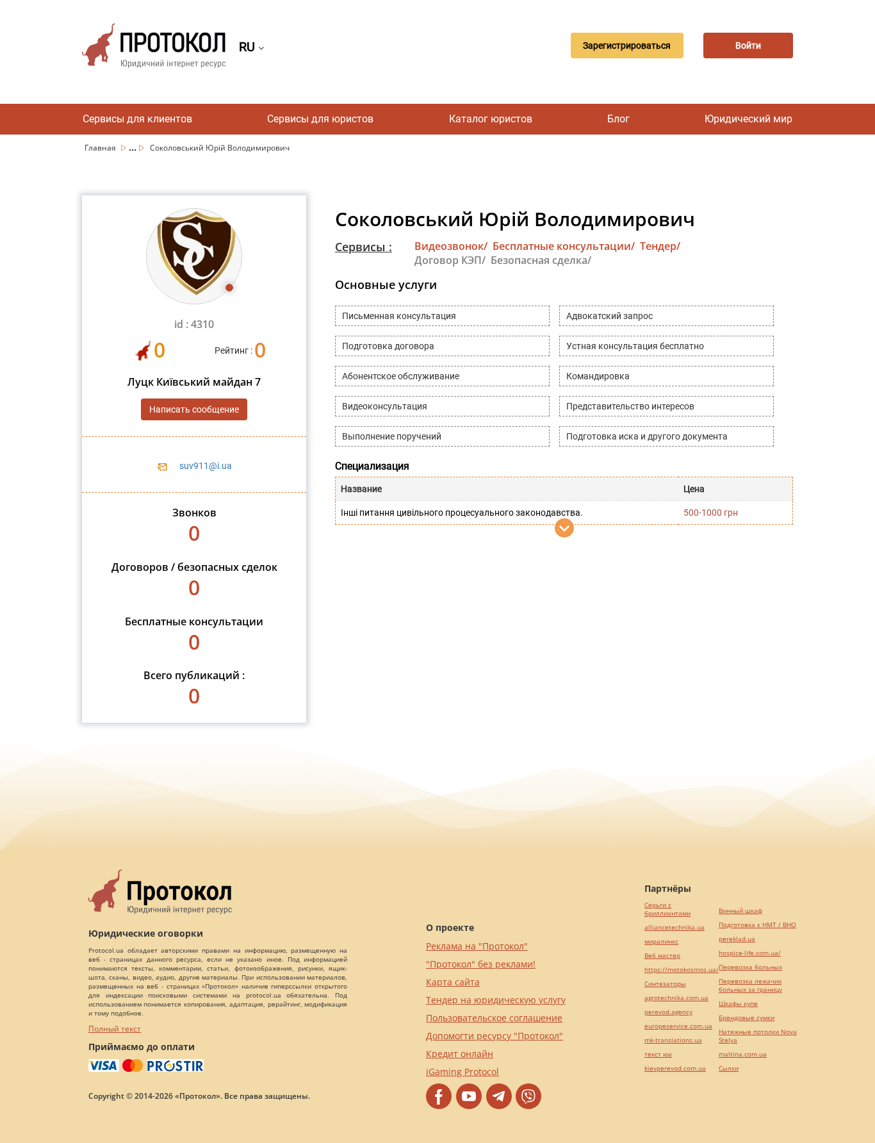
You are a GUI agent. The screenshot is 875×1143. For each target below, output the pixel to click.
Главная (101, 147)
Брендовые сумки (746, 1018)
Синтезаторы (665, 984)
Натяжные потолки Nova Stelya (758, 1036)
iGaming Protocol (462, 1071)
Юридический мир (748, 119)
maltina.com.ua (743, 1054)
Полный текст (114, 1028)
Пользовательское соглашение (494, 1018)
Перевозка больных (750, 967)
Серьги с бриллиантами (667, 909)
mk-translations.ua (673, 1040)
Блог (618, 119)
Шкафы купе (738, 1003)
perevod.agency (668, 1012)
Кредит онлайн (459, 1054)
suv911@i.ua (205, 466)
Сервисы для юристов (320, 119)
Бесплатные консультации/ (564, 246)
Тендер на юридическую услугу (496, 1000)
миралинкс (661, 941)
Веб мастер (662, 955)
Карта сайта (453, 982)
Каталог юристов (490, 119)
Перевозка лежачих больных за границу (750, 985)
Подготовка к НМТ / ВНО (757, 925)
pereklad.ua (737, 939)
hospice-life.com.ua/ (750, 953)
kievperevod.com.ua (675, 1068)
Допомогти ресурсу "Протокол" (494, 1036)
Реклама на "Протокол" (477, 946)
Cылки (729, 1068)
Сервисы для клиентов (137, 119)
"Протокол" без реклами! (481, 964)
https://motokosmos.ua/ (681, 970)
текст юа (658, 1054)
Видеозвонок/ (450, 246)
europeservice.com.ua (678, 1026)
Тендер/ (660, 246)
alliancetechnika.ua (674, 927)
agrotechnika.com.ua (676, 998)
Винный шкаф (740, 911)
